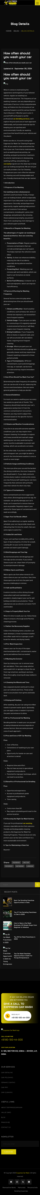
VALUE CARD (6, 1112)
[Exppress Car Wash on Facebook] (11, 1181)
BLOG (3, 1117)
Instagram (19, 866)
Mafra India (21, 1187)
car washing (27, 823)
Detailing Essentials (21, 1191)
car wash (7, 164)
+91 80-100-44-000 (21, 1017)
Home (8, 31)
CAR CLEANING (7, 1092)
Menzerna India (32, 1187)
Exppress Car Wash (23, 1173)
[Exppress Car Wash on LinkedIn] (28, 1181)
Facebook (16, 862)
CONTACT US (5, 1127)
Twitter (26, 862)
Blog (16, 31)
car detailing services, (21, 119)
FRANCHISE (5, 1122)
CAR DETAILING (7, 1072)
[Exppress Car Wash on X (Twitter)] (23, 1181)
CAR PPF (4, 1087)
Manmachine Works (9, 1187)
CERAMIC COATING (8, 1082)
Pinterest (9, 866)
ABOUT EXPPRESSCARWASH (11, 1107)
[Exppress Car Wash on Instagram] (17, 1181)
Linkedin (30, 866)
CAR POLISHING (7, 1077)
